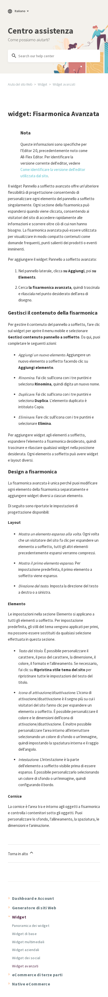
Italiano (20, 11)
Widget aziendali (25, 949)
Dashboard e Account (33, 898)
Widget (42, 84)
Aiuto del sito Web (20, 84)
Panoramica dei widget (30, 925)
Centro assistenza (40, 30)
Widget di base (24, 933)
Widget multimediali (28, 941)
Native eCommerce (31, 983)
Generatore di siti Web (34, 907)
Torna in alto (18, 853)
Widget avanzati (64, 84)
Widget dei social (26, 958)
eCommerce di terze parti (37, 974)
